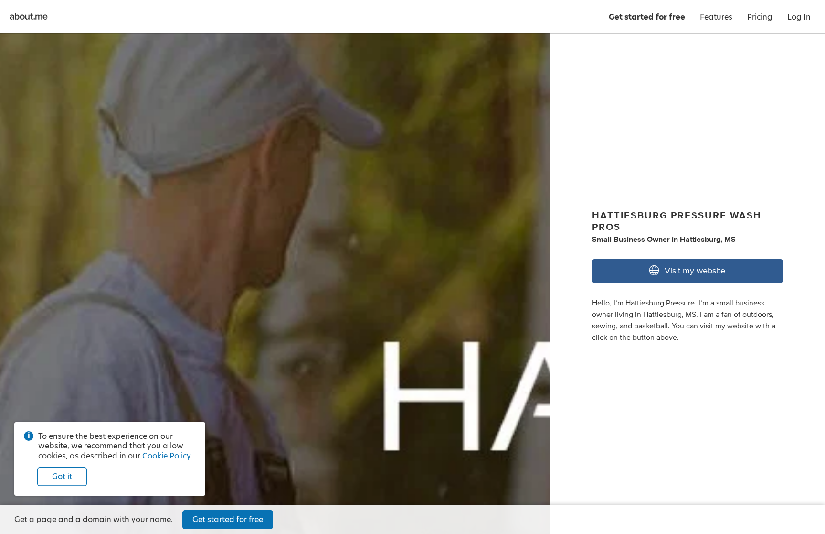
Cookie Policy (166, 455)
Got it (62, 476)
